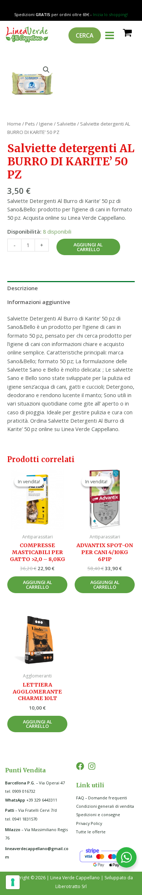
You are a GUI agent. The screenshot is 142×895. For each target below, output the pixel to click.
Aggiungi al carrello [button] (37, 584)
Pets (30, 123)
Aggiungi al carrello (88, 247)
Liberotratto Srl (71, 886)
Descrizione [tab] (22, 288)
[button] (46, 69)
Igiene (46, 123)
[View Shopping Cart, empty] (126, 32)
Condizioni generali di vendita (105, 806)
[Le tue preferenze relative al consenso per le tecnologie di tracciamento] (13, 882)
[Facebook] (80, 766)
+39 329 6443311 (31, 800)
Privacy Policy (89, 823)
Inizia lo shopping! (110, 14)
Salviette (66, 123)
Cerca (85, 35)
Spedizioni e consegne (98, 814)
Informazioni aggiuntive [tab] (38, 302)
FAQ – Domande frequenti (101, 797)
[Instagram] (92, 766)
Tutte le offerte (91, 831)
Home (14, 123)
